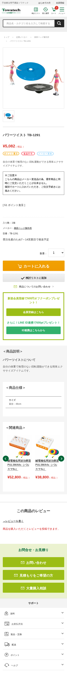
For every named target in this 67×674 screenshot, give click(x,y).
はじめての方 (44, 3)
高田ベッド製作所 (41, 37)
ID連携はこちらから (33, 330)
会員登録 (60, 3)
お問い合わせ (36, 563)
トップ (6, 37)
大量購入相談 (36, 588)
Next (61, 459)
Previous (6, 459)
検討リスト (36, 13)
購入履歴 (45, 13)
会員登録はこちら (33, 312)
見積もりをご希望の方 (36, 575)
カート (53, 13)
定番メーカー (21, 37)
